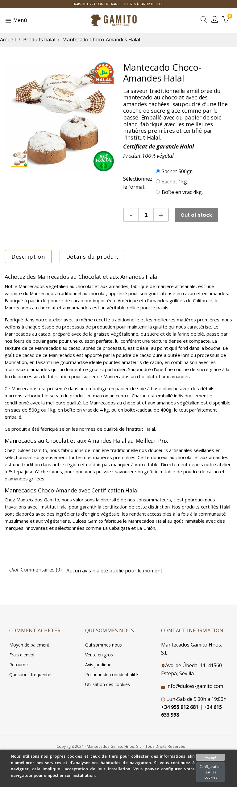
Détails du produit (92, 256)
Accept (210, 757)
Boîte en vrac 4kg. (182, 192)
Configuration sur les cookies (210, 772)
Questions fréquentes (30, 674)
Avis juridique (98, 665)
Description (28, 256)
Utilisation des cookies (107, 684)
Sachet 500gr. (177, 171)
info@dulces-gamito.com (194, 686)
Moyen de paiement (29, 645)
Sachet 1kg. (175, 181)
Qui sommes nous (103, 645)
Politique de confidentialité (111, 674)
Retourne (18, 665)
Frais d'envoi (21, 655)
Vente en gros (99, 655)
